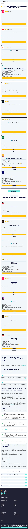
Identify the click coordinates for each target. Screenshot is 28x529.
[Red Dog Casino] (3, 29)
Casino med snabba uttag (17, 514)
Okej (14, 527)
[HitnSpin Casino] (3, 155)
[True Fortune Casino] (3, 101)
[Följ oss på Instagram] (4, 493)
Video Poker (15, 503)
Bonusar (3, 3)
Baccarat (15, 505)
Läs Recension (14, 43)
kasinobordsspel (24, 365)
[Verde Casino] (3, 137)
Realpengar (2, 520)
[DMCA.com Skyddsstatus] (2, 494)
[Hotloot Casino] (3, 298)
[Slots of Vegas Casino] (3, 11)
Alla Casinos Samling (13, 191)
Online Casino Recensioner (3, 512)
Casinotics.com (2, 496)
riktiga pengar (12, 404)
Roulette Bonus (2, 515)
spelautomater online (6, 459)
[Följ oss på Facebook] (1, 493)
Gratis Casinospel (2, 504)
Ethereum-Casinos (3, 514)
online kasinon (16, 448)
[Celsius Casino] (3, 47)
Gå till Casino (14, 59)
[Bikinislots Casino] (3, 83)
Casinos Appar (2, 505)
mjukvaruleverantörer (5, 395)
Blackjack (15, 504)
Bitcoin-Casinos (2, 513)
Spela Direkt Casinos (16, 515)
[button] (25, 1)
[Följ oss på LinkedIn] (5, 493)
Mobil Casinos (2, 503)
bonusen (6, 429)
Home (1, 3)
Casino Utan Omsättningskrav (4, 519)
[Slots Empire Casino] (3, 221)
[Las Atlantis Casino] (3, 172)
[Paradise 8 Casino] (3, 65)
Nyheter (15, 513)
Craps (15, 506)
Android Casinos (2, 506)
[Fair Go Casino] (3, 119)
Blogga (15, 512)
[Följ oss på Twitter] (2, 493)
